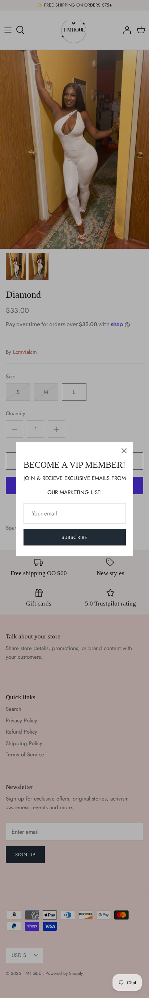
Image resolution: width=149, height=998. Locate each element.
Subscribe (74, 537)
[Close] (124, 451)
